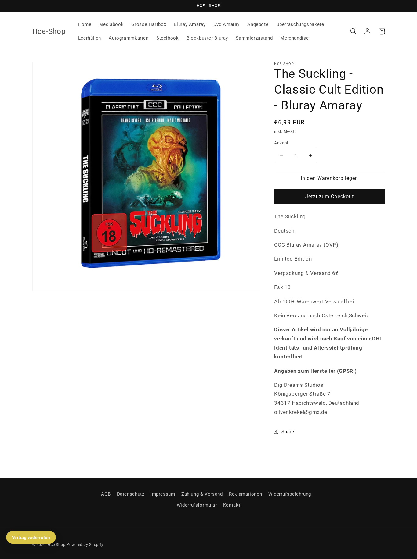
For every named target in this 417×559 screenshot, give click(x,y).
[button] (353, 31)
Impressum (162, 494)
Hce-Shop (56, 545)
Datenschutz (130, 494)
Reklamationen (245, 494)
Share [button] (287, 431)
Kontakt (231, 505)
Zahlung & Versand (202, 494)
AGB (106, 494)
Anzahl (281, 143)
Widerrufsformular (197, 505)
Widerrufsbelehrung (289, 494)
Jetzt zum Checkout (329, 197)
